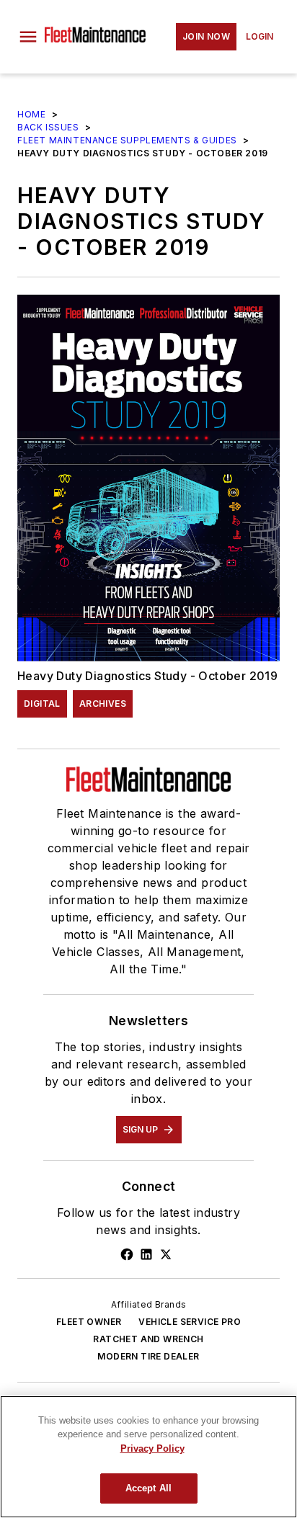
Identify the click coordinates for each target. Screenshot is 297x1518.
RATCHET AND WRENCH (148, 1339)
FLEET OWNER (88, 1321)
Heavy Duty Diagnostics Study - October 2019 (147, 676)
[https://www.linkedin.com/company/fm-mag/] (146, 1254)
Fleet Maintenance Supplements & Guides (127, 140)
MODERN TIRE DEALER (148, 1356)
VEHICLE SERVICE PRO (189, 1321)
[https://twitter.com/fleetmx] (166, 1254)
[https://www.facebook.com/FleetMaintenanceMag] (127, 1254)
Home (31, 114)
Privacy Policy (152, 1448)
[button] (28, 37)
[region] (148, 1457)
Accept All (148, 1488)
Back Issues (48, 127)
